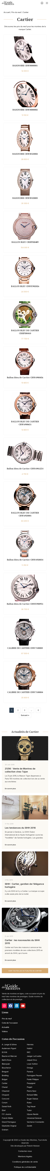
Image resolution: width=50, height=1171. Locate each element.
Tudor (29, 1110)
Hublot (29, 1048)
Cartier (4, 1083)
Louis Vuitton (32, 1064)
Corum (4, 1102)
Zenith (29, 1126)
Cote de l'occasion (10, 1023)
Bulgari (4, 1079)
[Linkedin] (16, 1005)
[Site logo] (8, 3)
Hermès (30, 1044)
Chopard (5, 1095)
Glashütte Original (9, 1126)
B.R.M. (4, 1052)
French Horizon (33, 1146)
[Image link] (11, 987)
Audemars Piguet (9, 1048)
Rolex (29, 1102)
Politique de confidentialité (25, 1167)
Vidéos (5, 1031)
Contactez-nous (25, 1151)
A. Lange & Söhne (9, 1044)
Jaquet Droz (32, 1060)
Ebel (3, 1110)
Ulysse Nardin (32, 1114)
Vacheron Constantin (35, 1122)
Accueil (7, 12)
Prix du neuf (16, 12)
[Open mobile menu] (47, 3)
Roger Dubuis (32, 1099)
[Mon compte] (42, 3)
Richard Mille (32, 1095)
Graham (5, 1130)
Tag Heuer (31, 1106)
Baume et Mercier (9, 1056)
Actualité (5, 1027)
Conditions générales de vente (25, 1162)
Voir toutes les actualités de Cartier (25, 971)
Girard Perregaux (9, 1122)
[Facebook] (10, 1005)
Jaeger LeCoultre (34, 1056)
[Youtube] (22, 1005)
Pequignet (31, 1083)
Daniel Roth (6, 1106)
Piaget (29, 1087)
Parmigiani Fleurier (34, 1075)
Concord (5, 1099)
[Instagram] (4, 1005)
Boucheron (6, 1068)
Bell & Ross (6, 1060)
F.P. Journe (6, 1114)
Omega (30, 1068)
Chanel (5, 1087)
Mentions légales (25, 1156)
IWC (28, 1052)
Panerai (30, 1071)
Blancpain (6, 1064)
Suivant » (25, 715)
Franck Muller (7, 1118)
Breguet (5, 1071)
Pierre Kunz (31, 1091)
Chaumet (5, 1091)
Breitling (5, 1075)
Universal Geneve (34, 1118)
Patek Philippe (33, 1079)
